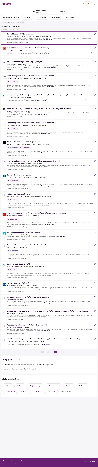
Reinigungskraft (54, 386)
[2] (55, 352)
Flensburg (11, 22)
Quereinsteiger (37, 386)
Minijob (38, 391)
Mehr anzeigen (47, 39)
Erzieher (70, 386)
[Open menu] (94, 4)
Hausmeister (11, 391)
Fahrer (9, 386)
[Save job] (95, 34)
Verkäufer (52, 391)
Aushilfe (26, 391)
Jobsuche (4, 22)
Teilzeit (21, 386)
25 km (61, 11)
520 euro (83, 386)
